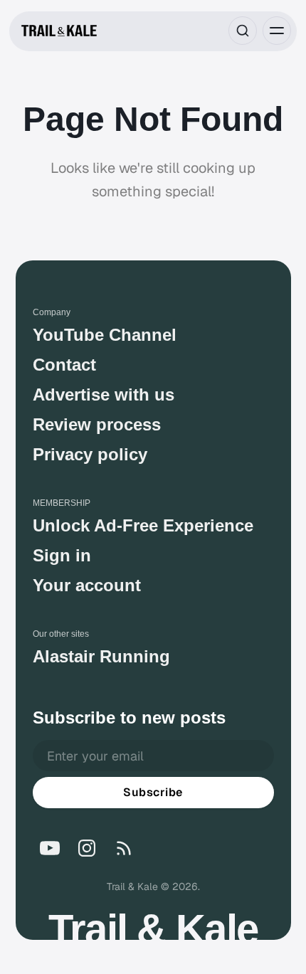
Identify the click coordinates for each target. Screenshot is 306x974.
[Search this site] (242, 30)
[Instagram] (87, 848)
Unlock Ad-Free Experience (143, 525)
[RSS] (124, 848)
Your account (87, 585)
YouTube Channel (104, 334)
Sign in (62, 555)
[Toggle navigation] (277, 30)
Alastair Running (101, 656)
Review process (97, 424)
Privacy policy (90, 454)
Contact (64, 364)
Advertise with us (103, 394)
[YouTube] (50, 848)
